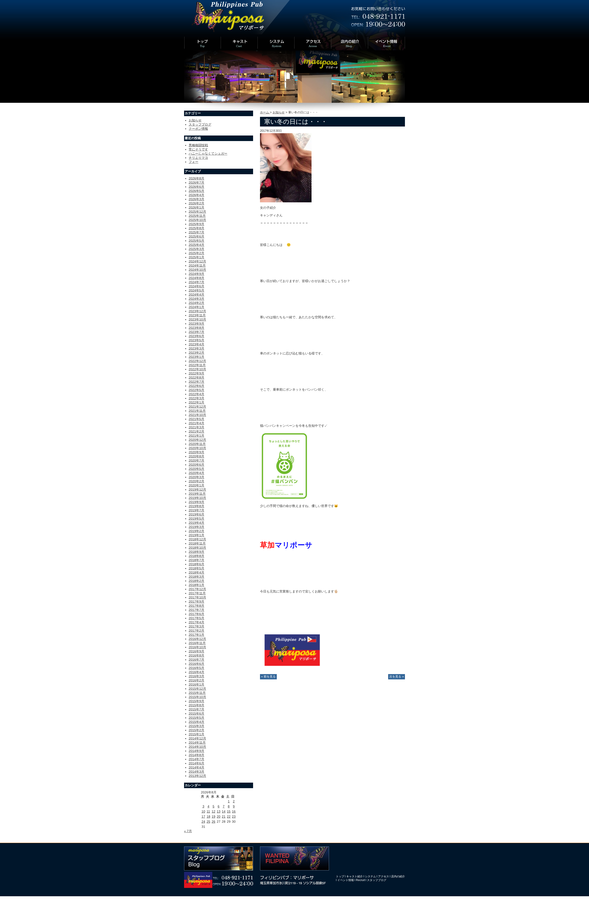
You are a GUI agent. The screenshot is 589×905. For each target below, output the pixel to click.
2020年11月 (197, 444)
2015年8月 (196, 705)
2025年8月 (196, 228)
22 (229, 816)
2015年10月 (197, 697)
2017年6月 (196, 614)
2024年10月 (197, 269)
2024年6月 (196, 286)
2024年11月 (197, 265)
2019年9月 (196, 502)
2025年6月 (196, 236)
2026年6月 (196, 187)
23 (234, 816)
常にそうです (198, 149)
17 (203, 816)
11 (208, 811)
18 (208, 816)
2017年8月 (196, 605)
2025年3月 (196, 249)
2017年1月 (196, 635)
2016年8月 (196, 655)
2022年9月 (196, 373)
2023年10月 (197, 319)
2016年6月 (196, 664)
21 (223, 816)
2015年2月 (196, 730)
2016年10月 (197, 647)
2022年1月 (196, 402)
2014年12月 (197, 738)
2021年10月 (197, 415)
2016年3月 (196, 676)
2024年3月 (196, 299)
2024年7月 (196, 282)
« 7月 (188, 831)
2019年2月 (196, 531)
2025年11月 (197, 216)
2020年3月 (196, 477)
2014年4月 (196, 767)
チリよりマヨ (198, 157)
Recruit (360, 880)
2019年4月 (196, 523)
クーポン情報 (198, 128)
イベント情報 (345, 880)
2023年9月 (196, 323)
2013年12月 (197, 776)
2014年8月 (196, 755)
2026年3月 (196, 199)
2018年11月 (197, 543)
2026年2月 (196, 203)
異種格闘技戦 (198, 145)
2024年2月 (196, 303)
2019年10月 (197, 498)
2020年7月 (196, 460)
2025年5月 (196, 240)
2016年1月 (196, 684)
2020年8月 (196, 456)
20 (218, 816)
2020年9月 (196, 452)
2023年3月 (196, 348)
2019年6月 (196, 514)
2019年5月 (196, 518)
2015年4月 (196, 722)
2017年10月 (197, 597)
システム (370, 876)
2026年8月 (196, 178)
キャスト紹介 (354, 876)
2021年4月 (196, 423)
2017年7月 (196, 610)
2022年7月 (196, 381)
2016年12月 (197, 639)
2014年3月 (196, 771)
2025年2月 (196, 253)
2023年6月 (196, 336)
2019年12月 (197, 489)
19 (213, 816)
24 (203, 821)
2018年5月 (196, 568)
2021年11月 (197, 411)
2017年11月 (197, 593)
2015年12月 (197, 688)
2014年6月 (196, 763)
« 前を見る (268, 676)
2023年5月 (196, 340)
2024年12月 (197, 261)
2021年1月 (196, 435)
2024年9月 (196, 274)
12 (213, 811)
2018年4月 (196, 572)
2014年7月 (196, 759)
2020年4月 (196, 473)
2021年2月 (196, 431)
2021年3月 (196, 427)
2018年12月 (197, 539)
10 (203, 811)
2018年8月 (196, 556)
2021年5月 (196, 419)
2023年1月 (196, 357)
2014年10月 (197, 747)
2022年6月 (196, 386)
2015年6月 (196, 713)
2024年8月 (196, 278)
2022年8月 (196, 377)
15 (229, 811)
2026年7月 (196, 182)
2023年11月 (197, 315)
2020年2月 (196, 481)
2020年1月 (196, 485)
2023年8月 (196, 328)
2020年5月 (196, 469)
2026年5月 (196, 191)
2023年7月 (196, 332)
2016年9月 (196, 651)
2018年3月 (196, 576)
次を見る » (396, 676)
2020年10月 (197, 448)
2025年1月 (196, 257)
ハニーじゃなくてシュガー (208, 153)
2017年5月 (196, 618)
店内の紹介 (398, 876)
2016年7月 (196, 659)
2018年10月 (197, 547)
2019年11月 (197, 493)
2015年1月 (196, 734)
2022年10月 (197, 369)
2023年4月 (196, 344)
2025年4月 (196, 245)
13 (218, 811)
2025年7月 (196, 232)
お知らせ (279, 112)
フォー (193, 162)
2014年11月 (197, 742)
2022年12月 (197, 361)
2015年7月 (196, 709)
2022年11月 (197, 365)
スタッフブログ (200, 124)
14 (223, 811)
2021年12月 (197, 406)
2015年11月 (197, 693)
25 (208, 821)
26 (213, 821)
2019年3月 (196, 527)
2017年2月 (196, 630)
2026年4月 (196, 195)
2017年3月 (196, 626)
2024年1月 (196, 307)
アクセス (383, 876)
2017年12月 (197, 589)
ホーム (265, 112)
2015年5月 (196, 717)
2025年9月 (196, 224)
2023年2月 (196, 352)
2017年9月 (196, 601)
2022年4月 (196, 394)
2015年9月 (196, 701)
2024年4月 (196, 294)
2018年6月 (196, 564)
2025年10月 (197, 220)
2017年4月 (196, 622)
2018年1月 (196, 585)
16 (234, 811)
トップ (340, 876)
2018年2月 (196, 581)
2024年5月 (196, 290)
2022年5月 (196, 390)
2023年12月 (197, 311)
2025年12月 (197, 211)
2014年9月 (196, 751)
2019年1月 (196, 535)
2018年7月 (196, 560)
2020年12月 (197, 440)
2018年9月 (196, 552)
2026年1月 (196, 207)
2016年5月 (196, 668)
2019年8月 (196, 506)
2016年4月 (196, 672)
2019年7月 (196, 510)
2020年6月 (196, 464)
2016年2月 (196, 680)
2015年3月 (196, 726)
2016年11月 (197, 643)
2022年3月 (196, 398)
